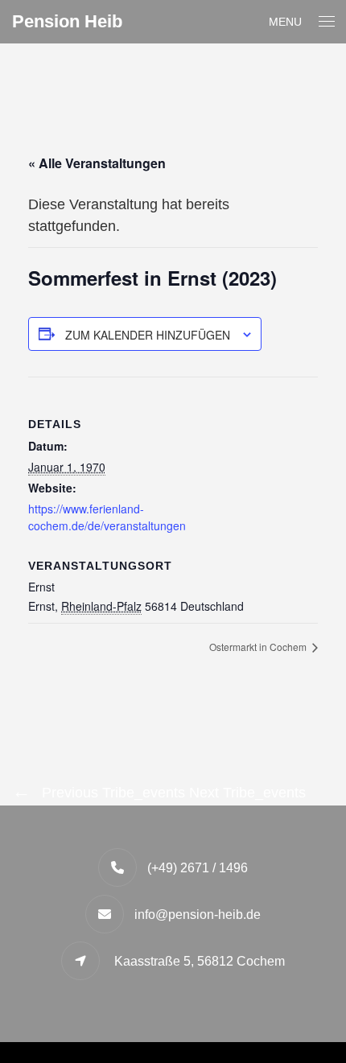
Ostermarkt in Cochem (259, 646)
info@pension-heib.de (197, 914)
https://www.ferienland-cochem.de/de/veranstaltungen (107, 517)
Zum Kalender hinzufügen (147, 335)
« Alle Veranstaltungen (97, 163)
